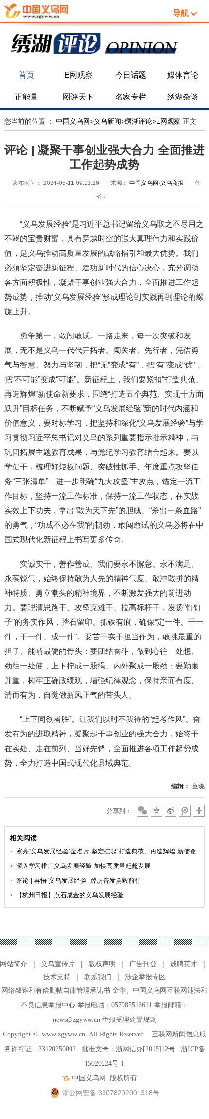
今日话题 (130, 75)
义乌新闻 (107, 121)
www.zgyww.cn (63, 1034)
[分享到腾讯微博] (185, 811)
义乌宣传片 (58, 964)
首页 (26, 75)
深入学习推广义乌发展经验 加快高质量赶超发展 (83, 865)
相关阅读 (23, 838)
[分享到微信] (142, 811)
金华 (119, 990)
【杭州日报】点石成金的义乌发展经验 (69, 895)
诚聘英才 (183, 964)
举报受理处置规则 (129, 1019)
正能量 (26, 97)
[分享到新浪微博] (170, 811)
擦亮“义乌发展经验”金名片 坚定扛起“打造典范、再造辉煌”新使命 (106, 851)
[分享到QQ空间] (156, 811)
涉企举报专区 (145, 977)
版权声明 (102, 964)
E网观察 (78, 75)
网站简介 (13, 964)
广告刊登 (143, 964)
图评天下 (78, 97)
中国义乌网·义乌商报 (156, 183)
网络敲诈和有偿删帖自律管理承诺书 (55, 990)
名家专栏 (130, 97)
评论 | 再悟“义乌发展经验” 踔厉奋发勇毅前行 (78, 880)
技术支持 (56, 977)
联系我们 (97, 977)
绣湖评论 (138, 121)
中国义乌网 (73, 121)
